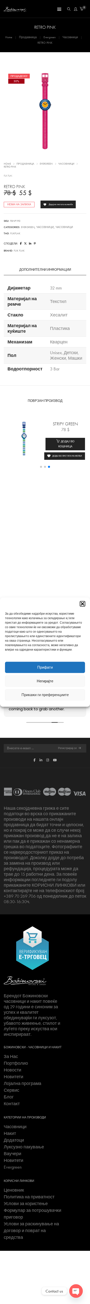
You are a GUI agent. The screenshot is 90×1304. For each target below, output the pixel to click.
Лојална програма (22, 1083)
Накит (10, 1133)
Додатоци (14, 1140)
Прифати (45, 667)
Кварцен (59, 342)
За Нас (11, 1056)
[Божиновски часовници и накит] (15, 9)
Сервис (11, 1090)
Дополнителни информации (45, 270)
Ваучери (12, 1153)
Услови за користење (26, 1203)
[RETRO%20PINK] (20, 244)
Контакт (12, 1103)
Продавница (28, 37)
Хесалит (59, 315)
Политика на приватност (29, 1197)
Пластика (60, 328)
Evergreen (50, 37)
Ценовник (14, 1190)
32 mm (56, 288)
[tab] (45, 269)
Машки (75, 358)
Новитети (13, 1076)
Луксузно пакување (24, 1147)
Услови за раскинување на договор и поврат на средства (31, 1230)
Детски (71, 352)
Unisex (56, 352)
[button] (82, 603)
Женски (58, 358)
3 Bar (55, 369)
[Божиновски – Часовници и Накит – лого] (25, 980)
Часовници (70, 37)
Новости (12, 1070)
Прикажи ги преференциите (45, 695)
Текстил (58, 301)
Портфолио (16, 1063)
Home (8, 37)
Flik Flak (8, 175)
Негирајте (45, 681)
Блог (9, 1097)
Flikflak (15, 233)
